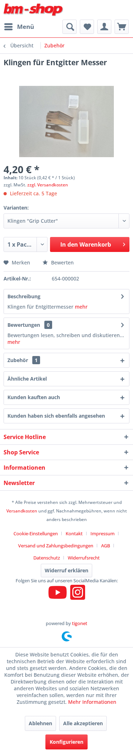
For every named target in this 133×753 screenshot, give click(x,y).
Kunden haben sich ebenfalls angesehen (56, 415)
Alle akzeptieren (83, 723)
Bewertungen (23, 324)
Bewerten (62, 262)
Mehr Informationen (92, 701)
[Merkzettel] (87, 27)
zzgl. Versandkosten (47, 185)
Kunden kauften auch (33, 397)
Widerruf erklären (66, 570)
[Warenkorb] (122, 27)
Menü (25, 26)
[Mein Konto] (104, 27)
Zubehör (22, 360)
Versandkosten (21, 511)
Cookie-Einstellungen (35, 533)
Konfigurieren (66, 741)
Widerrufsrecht (84, 558)
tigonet (79, 623)
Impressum (102, 533)
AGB (105, 545)
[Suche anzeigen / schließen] (69, 27)
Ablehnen (40, 723)
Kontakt (74, 533)
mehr (81, 306)
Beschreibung (23, 296)
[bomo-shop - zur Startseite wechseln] (34, 10)
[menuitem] (19, 27)
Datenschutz (46, 558)
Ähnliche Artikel (27, 378)
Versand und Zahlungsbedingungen (55, 545)
